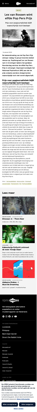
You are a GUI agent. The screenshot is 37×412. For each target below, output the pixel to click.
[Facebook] (9, 316)
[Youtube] (15, 316)
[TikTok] (12, 316)
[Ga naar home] (18, 3)
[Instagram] (6, 316)
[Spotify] (3, 316)
